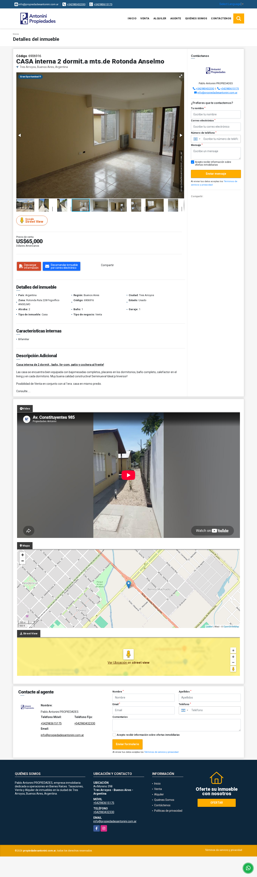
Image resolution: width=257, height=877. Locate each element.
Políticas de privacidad (168, 810)
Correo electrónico (203, 120)
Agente (175, 18)
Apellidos (185, 691)
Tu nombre (198, 108)
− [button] (22, 560)
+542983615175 (103, 4)
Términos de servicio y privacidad (161, 752)
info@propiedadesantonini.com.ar (217, 92)
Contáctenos (221, 18)
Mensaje (197, 145)
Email (116, 704)
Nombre (118, 691)
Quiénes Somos (196, 18)
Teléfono (185, 704)
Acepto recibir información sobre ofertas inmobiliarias (148, 734)
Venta (144, 18)
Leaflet (209, 626)
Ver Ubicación (118, 663)
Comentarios (120, 717)
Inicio (132, 18)
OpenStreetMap (231, 626)
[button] (180, 76)
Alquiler (159, 18)
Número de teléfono (203, 132)
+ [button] (22, 554)
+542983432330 (76, 4)
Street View (34, 221)
